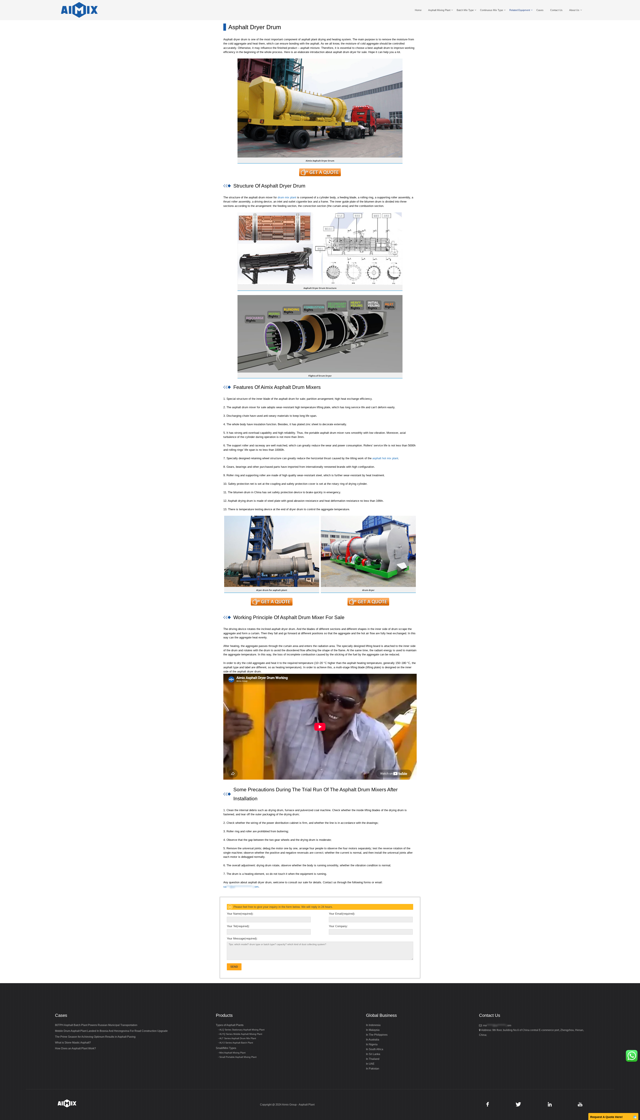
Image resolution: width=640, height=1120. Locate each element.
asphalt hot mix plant (385, 458)
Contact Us (556, 10)
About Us (574, 10)
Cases (540, 10)
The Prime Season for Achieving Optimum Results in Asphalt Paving (95, 1036)
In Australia (372, 1039)
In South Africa (374, 1049)
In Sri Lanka (373, 1054)
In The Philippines (377, 1034)
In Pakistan (372, 1068)
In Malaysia (373, 1029)
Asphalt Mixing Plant (439, 10)
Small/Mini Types (226, 1048)
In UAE (370, 1063)
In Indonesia (373, 1025)
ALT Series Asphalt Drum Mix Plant (237, 1038)
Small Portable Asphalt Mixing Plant (237, 1057)
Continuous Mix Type (491, 10)
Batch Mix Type (465, 10)
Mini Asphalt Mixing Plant (232, 1052)
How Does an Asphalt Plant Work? (75, 1048)
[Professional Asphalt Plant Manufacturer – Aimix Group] (79, 10)
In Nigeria (372, 1044)
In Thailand (372, 1058)
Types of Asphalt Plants (230, 1025)
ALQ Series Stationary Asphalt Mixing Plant (241, 1029)
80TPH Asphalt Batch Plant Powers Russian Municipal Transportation (96, 1025)
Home (418, 10)
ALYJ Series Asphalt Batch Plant (236, 1042)
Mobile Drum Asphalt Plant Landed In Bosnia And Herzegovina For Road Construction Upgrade (111, 1030)
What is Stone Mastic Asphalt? (73, 1042)
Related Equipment (519, 10)
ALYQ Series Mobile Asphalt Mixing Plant (240, 1034)
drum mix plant (287, 197)
